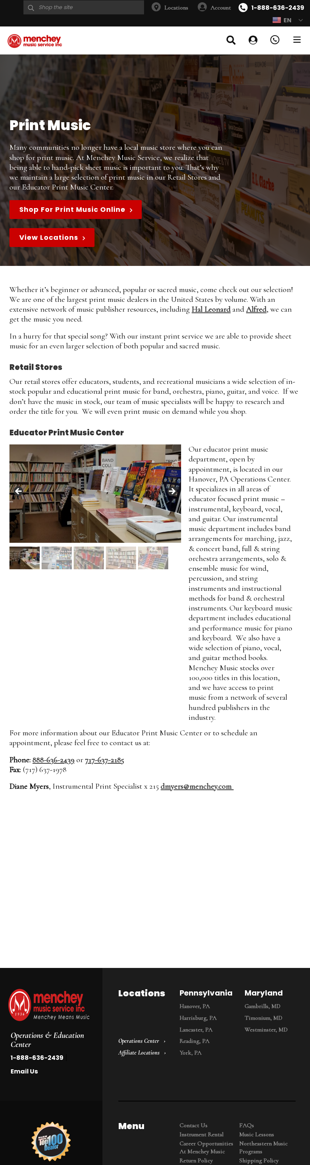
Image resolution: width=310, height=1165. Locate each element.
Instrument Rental (201, 1134)
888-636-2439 (53, 759)
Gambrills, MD (263, 1006)
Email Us (24, 1071)
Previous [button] (19, 491)
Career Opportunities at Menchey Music (206, 1147)
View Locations (48, 237)
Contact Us (194, 1125)
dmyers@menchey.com (197, 786)
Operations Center (138, 1041)
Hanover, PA (195, 1006)
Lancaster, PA (196, 1029)
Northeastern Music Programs (263, 1147)
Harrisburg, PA (198, 1018)
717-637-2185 (104, 759)
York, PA (191, 1052)
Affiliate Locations (139, 1052)
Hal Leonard (211, 309)
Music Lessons (256, 1134)
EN (287, 20)
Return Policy (196, 1160)
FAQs (246, 1125)
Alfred (256, 309)
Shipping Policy (259, 1160)
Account (221, 7)
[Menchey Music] (49, 1006)
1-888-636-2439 (277, 7)
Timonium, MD (263, 1018)
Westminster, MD (266, 1029)
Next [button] (171, 491)
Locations (176, 7)
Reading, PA (194, 1041)
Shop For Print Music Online (72, 209)
